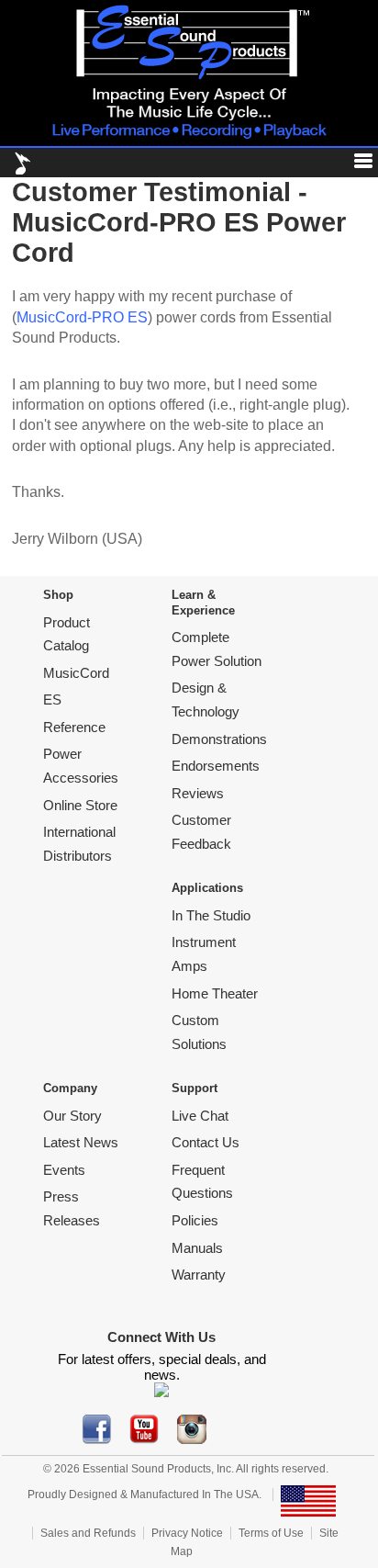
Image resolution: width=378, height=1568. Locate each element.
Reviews (198, 793)
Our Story (72, 1115)
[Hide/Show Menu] (355, 164)
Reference (74, 727)
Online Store (80, 805)
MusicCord (76, 673)
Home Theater (215, 993)
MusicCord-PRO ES (82, 317)
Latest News (80, 1142)
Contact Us (205, 1142)
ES (52, 699)
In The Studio (211, 915)
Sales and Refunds (88, 1533)
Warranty (199, 1274)
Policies (195, 1220)
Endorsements (216, 765)
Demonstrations (219, 739)
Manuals (197, 1248)
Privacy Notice (187, 1533)
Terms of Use (271, 1533)
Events (64, 1170)
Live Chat (200, 1115)
